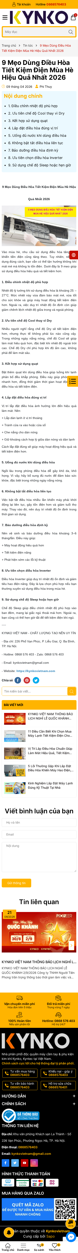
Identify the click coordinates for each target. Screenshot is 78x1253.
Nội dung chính (23, 96)
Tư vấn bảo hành (22, 1085)
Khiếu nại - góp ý (61, 1073)
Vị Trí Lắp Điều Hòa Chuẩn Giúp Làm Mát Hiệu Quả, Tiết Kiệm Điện (50, 751)
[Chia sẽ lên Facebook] (18, 680)
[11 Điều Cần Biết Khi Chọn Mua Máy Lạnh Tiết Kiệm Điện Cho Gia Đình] (15, 736)
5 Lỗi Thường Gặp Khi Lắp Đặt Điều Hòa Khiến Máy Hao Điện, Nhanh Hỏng (49, 768)
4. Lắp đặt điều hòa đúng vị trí (33, 128)
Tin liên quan (39, 902)
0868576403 (27, 1147)
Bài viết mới (13, 705)
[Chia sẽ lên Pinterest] (27, 680)
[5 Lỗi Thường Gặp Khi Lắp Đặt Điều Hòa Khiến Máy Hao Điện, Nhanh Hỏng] (15, 771)
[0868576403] (51, 4)
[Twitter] (15, 1163)
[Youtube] (24, 1163)
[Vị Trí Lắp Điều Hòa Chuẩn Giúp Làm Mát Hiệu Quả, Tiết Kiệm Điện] (15, 753)
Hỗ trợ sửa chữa (60, 1085)
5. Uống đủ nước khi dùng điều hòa (37, 135)
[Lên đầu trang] (71, 1212)
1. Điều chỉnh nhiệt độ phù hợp (33, 106)
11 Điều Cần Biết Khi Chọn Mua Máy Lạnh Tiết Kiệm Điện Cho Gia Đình (50, 734)
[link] (35, 671)
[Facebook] (5, 1163)
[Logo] (39, 17)
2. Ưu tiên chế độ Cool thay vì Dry (36, 113)
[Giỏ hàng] (73, 17)
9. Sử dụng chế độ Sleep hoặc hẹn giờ (39, 165)
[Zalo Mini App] (39, 1209)
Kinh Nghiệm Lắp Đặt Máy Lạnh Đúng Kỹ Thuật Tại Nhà (50, 785)
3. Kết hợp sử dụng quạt (28, 120)
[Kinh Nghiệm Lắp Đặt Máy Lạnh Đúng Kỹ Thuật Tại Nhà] (15, 788)
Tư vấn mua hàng (22, 1073)
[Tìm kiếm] (71, 32)
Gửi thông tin (16, 883)
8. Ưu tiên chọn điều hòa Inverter (35, 157)
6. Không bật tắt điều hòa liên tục (35, 143)
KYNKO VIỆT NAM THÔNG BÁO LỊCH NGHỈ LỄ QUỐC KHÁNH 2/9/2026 (50, 716)
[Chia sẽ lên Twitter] (36, 680)
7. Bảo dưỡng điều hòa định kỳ (33, 150)
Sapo (50, 1236)
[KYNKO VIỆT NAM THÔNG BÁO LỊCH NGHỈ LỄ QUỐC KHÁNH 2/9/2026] (15, 719)
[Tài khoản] (21, 4)
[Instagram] (34, 1163)
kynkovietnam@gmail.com (31, 1153)
